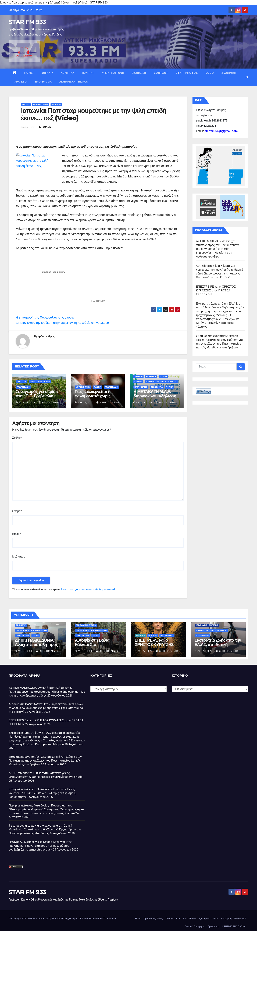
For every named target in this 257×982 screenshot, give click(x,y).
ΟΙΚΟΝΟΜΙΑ (21, 625)
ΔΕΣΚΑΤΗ (138, 376)
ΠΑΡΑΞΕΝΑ (56, 105)
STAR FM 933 (27, 22)
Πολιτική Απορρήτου (195, 926)
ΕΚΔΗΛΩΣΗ (139, 72)
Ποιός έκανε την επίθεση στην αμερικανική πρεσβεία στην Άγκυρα (63, 322)
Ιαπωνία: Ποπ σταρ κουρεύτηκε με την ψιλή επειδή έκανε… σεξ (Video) (93, 114)
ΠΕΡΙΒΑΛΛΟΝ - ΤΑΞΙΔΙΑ (40, 382)
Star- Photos (187, 72)
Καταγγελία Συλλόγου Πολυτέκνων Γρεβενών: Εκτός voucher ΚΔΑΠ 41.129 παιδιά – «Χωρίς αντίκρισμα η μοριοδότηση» (42, 793)
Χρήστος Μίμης (46, 336)
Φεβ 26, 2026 (144, 402)
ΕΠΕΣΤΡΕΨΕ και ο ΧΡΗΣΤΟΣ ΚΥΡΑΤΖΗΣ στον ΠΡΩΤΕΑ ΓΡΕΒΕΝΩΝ (216, 290)
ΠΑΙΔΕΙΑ (97, 387)
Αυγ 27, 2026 (25, 651)
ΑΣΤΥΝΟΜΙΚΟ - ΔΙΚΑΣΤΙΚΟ (207, 625)
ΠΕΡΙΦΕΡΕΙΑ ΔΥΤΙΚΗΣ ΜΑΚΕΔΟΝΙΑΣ (161, 382)
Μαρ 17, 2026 (85, 402)
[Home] (14, 73)
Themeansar (109, 918)
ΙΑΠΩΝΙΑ (47, 127)
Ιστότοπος (18, 556)
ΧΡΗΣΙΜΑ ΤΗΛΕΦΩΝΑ (234, 926)
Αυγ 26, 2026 (205, 651)
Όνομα (17, 511)
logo (209, 72)
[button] (247, 77)
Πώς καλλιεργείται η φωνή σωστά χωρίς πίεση (92, 396)
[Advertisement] (105, 955)
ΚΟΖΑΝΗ (163, 376)
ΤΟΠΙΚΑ (45, 72)
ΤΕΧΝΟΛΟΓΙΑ (157, 387)
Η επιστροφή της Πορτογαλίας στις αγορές (45, 317)
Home (28, 72)
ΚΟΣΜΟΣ (26, 105)
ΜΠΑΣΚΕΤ (152, 636)
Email (16, 533)
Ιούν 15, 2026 (27, 402)
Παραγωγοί (20, 81)
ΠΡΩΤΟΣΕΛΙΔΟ (23, 387)
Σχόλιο (17, 437)
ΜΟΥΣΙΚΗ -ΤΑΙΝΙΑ (40, 105)
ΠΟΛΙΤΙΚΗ (88, 72)
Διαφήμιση (229, 72)
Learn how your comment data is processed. (88, 589)
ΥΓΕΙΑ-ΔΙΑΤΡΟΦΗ (113, 72)
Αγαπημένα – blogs (73, 81)
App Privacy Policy (153, 918)
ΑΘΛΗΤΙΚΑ (67, 72)
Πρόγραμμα (43, 81)
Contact (161, 72)
